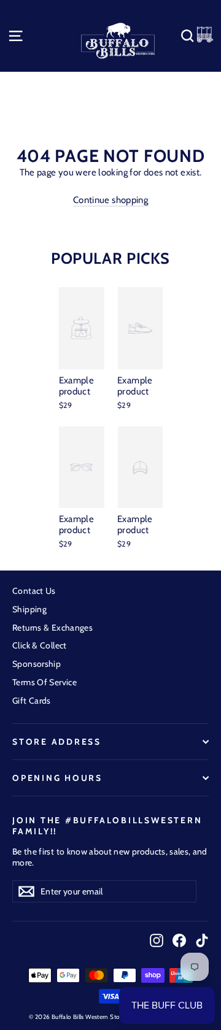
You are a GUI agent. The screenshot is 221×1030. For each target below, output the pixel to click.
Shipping (29, 609)
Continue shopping (110, 200)
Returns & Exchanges (52, 627)
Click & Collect (39, 645)
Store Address (56, 742)
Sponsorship (36, 664)
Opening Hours (57, 778)
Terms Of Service (44, 682)
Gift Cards (31, 700)
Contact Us (34, 591)
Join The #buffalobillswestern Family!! (107, 825)
